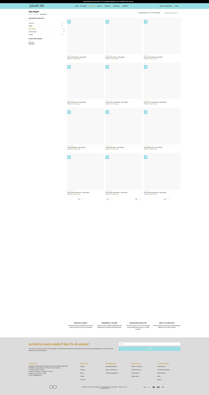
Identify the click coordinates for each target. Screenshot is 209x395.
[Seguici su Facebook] (51, 387)
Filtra (31, 43)
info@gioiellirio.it (37, 375)
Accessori (116, 6)
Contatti (125, 6)
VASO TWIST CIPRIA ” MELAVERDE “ (77, 57)
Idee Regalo (92, 6)
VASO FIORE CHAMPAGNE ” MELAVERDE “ (78, 192)
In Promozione (33, 32)
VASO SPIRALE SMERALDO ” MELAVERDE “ (155, 192)
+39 (47, 371)
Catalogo (36, 14)
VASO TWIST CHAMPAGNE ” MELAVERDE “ (117, 102)
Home (77, 6)
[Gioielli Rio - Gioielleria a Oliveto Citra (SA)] (37, 6)
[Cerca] (156, 6)
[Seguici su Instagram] (55, 387)
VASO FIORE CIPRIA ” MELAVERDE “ (115, 147)
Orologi (107, 6)
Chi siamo (83, 6)
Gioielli (99, 6)
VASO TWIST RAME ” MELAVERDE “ (153, 57)
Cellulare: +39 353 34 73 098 (37, 373)
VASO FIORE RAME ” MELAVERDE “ (76, 147)
